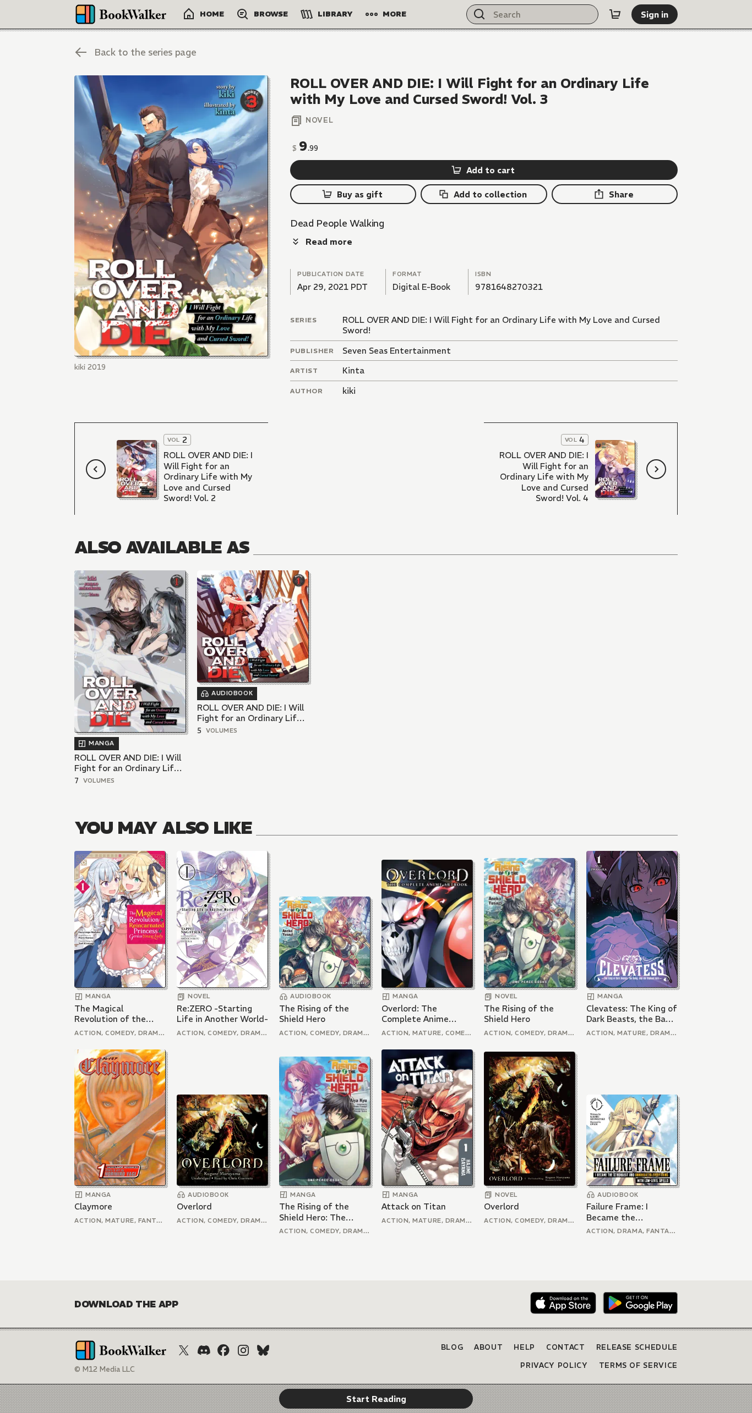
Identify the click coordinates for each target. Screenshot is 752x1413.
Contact (565, 1347)
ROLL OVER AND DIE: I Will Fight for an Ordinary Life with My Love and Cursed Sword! (127, 763)
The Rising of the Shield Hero (314, 1014)
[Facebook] (223, 1350)
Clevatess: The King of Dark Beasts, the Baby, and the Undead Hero (631, 1014)
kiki (349, 391)
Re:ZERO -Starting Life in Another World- (222, 1014)
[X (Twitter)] (183, 1350)
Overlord (194, 1206)
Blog (452, 1347)
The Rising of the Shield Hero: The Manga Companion (316, 1212)
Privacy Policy (553, 1365)
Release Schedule (637, 1347)
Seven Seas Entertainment (396, 350)
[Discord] (203, 1350)
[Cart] (615, 14)
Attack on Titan (414, 1206)
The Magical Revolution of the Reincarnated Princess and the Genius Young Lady (119, 1014)
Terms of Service (638, 1365)
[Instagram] (243, 1350)
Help (524, 1347)
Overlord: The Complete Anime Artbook (415, 1014)
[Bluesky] (263, 1350)
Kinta (353, 370)
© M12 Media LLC (104, 1369)
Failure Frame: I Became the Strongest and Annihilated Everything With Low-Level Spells (630, 1212)
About (488, 1347)
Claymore (93, 1206)
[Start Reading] (171, 215)
